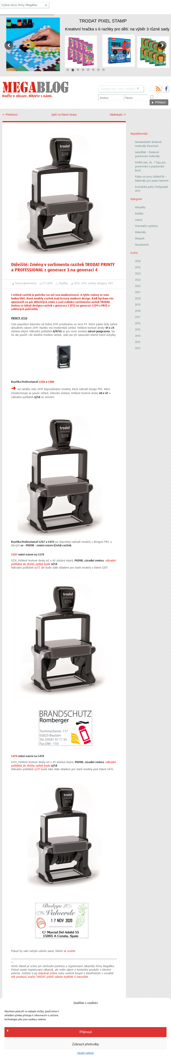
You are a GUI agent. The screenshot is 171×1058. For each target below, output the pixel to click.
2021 (137, 292)
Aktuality (140, 207)
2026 (138, 261)
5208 (42, 382)
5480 (51, 382)
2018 (137, 311)
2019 (137, 304)
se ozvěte (69, 951)
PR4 (110, 283)
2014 (137, 336)
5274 (76, 283)
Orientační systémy (146, 226)
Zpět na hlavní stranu (64, 114)
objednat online (47, 973)
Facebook (165, 88)
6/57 (37, 567)
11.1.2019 (47, 283)
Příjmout (85, 1032)
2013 (137, 342)
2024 (138, 273)
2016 (137, 323)
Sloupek (140, 238)
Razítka (63, 283)
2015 (137, 329)
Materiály (140, 232)
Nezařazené (142, 244)
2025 (137, 267)
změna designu (97, 283)
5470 (14, 756)
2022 (137, 286)
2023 (137, 280)
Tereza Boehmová (25, 283)
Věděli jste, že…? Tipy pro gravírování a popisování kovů (150, 166)
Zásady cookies (85, 1053)
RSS (158, 88)
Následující (118, 114)
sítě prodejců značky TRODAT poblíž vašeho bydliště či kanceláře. (50, 977)
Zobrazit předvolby (85, 1044)
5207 (14, 554)
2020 (138, 298)
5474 (84, 283)
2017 (137, 317)
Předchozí (9, 114)
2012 (137, 348)
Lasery (138, 219)
